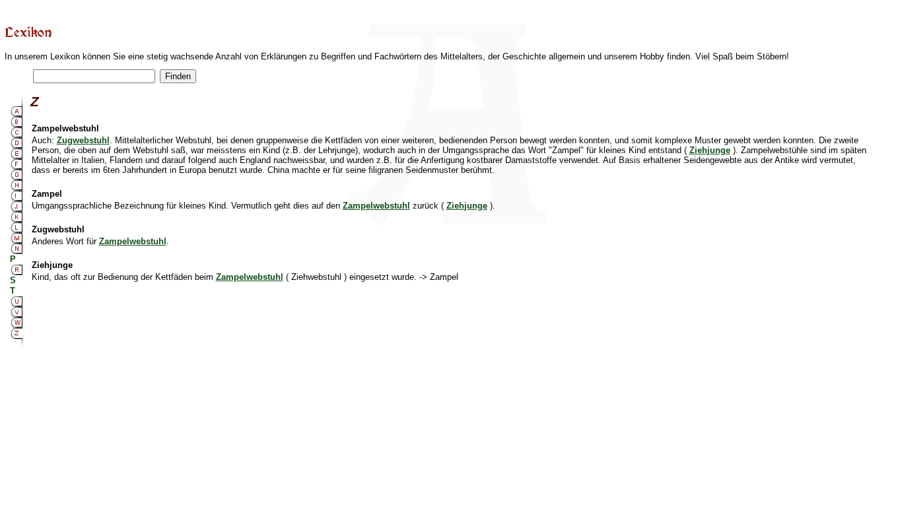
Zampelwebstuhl (376, 206)
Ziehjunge (709, 150)
